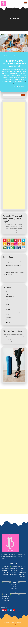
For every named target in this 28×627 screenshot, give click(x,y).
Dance (15, 55)
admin (9, 86)
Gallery (8, 57)
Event (24, 55)
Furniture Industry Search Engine (13, 312)
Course (7, 299)
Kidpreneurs (13, 57)
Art (6, 291)
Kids (7, 319)
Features (8, 309)
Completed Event (10, 55)
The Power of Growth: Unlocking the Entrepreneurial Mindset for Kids (14, 63)
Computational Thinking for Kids (13, 265)
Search (23, 95)
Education (20, 55)
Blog (5, 55)
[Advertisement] (14, 155)
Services (18, 57)
